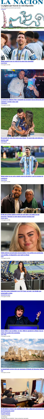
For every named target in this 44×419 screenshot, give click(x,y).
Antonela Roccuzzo (5, 295)
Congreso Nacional (5, 414)
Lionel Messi (4, 63)
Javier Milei (3, 334)
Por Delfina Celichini (5, 412)
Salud (2, 256)
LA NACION (3, 9)
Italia (2, 371)
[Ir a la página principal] (22, 3)
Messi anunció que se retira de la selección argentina (17, 61)
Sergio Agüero (4, 218)
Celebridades (4, 103)
